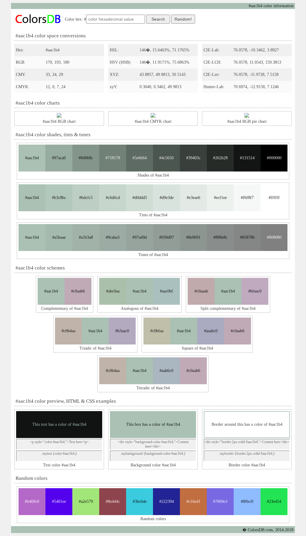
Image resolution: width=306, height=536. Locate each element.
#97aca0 (59, 158)
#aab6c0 (166, 370)
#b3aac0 (122, 331)
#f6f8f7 (247, 197)
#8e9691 (193, 237)
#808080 (274, 237)
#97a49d (139, 237)
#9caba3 (113, 237)
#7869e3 (220, 501)
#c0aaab (201, 291)
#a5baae (59, 237)
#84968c (86, 158)
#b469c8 (32, 501)
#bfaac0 (254, 291)
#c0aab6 (78, 291)
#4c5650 (166, 158)
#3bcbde (140, 501)
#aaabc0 (211, 331)
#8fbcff (247, 501)
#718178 (112, 158)
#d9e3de (167, 197)
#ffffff (274, 197)
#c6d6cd (113, 197)
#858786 (247, 237)
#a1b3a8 (86, 237)
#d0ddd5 (139, 197)
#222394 (166, 501)
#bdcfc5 (86, 197)
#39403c (193, 158)
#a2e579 (86, 501)
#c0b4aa (68, 331)
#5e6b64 (139, 158)
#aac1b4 (32, 158)
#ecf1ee (220, 197)
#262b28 (220, 158)
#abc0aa (113, 291)
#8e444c (113, 501)
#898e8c (220, 237)
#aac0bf (166, 291)
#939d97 (166, 237)
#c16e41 (193, 501)
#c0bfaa (156, 331)
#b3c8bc (59, 197)
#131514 (247, 158)
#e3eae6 (193, 197)
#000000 (274, 158)
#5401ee (59, 501)
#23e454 (274, 501)
